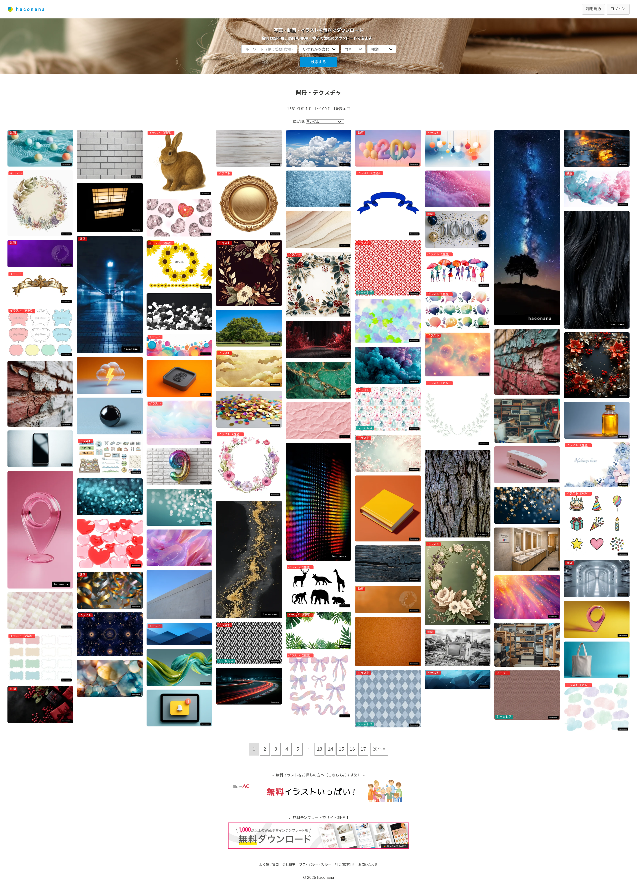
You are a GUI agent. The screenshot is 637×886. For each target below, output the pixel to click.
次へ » (379, 749)
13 (319, 749)
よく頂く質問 (269, 864)
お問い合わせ (368, 864)
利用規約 (593, 9)
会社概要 (288, 864)
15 (341, 749)
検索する (318, 61)
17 (363, 749)
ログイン (618, 9)
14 (330, 749)
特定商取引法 (345, 864)
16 (352, 749)
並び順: (299, 121)
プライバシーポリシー (315, 864)
